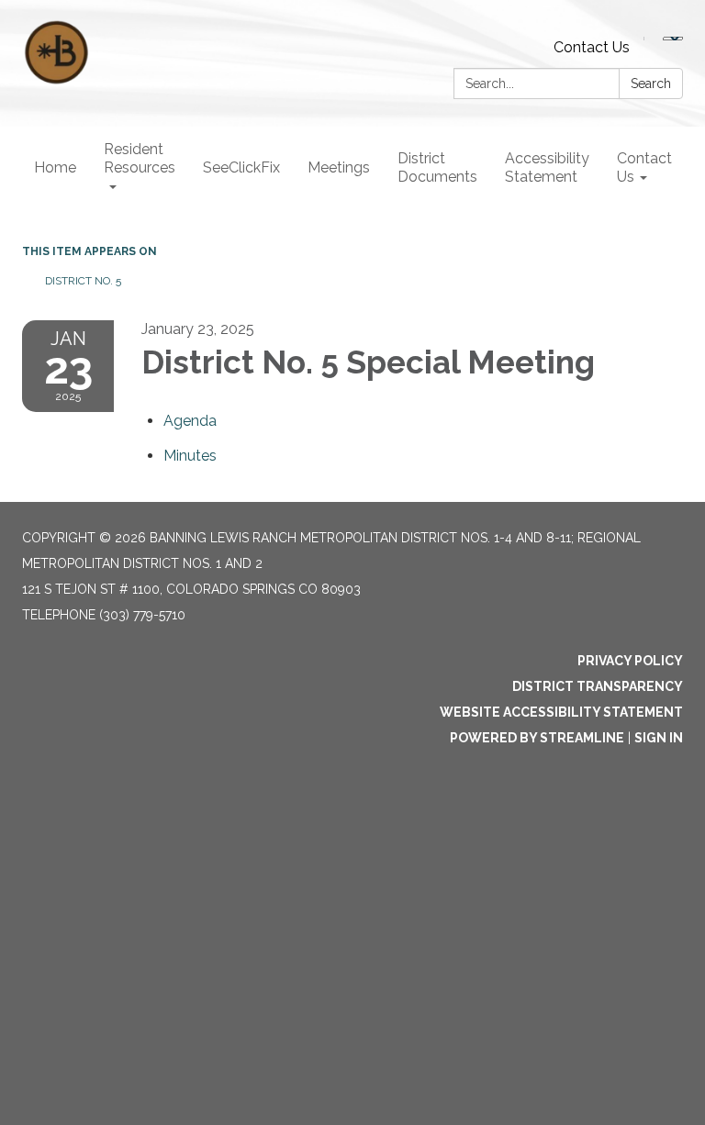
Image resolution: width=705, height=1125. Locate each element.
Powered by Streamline (537, 737)
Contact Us (592, 47)
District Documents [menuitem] (437, 167)
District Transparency (597, 686)
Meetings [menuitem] (339, 167)
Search (651, 83)
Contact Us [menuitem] (644, 167)
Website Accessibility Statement (561, 712)
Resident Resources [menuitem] (139, 158)
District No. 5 (83, 280)
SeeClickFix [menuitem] (241, 167)
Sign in (658, 737)
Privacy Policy (630, 660)
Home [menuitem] (55, 167)
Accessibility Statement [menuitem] (547, 167)
